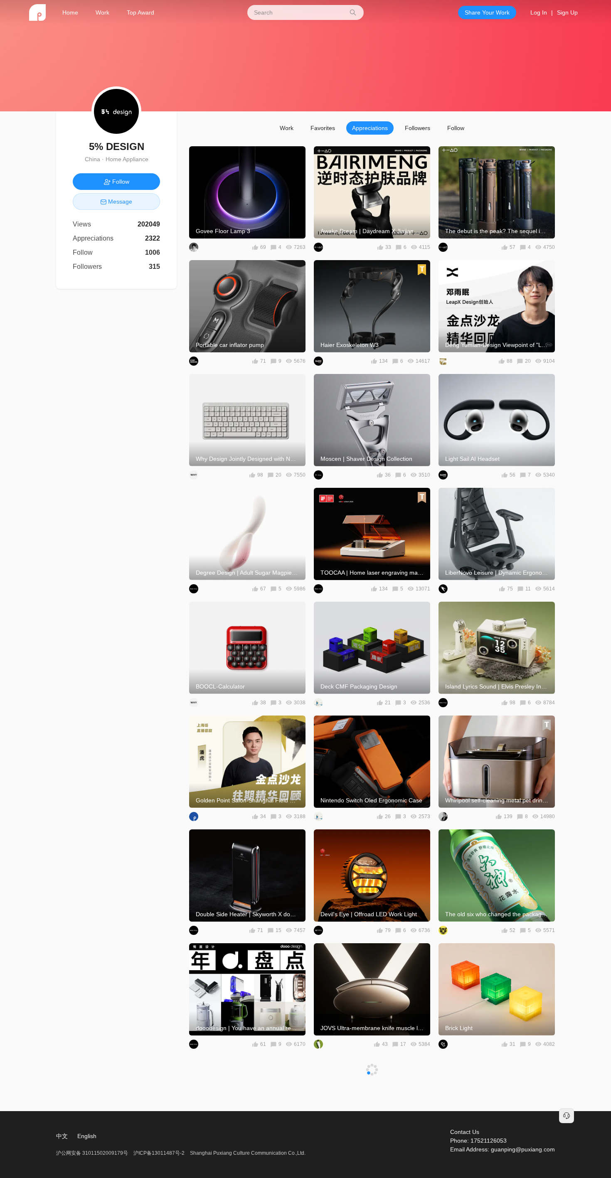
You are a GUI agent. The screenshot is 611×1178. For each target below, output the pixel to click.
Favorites (322, 128)
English (86, 1136)
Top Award (140, 12)
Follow (455, 128)
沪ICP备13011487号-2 (159, 1153)
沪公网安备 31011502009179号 (92, 1153)
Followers (417, 128)
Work (102, 12)
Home (70, 12)
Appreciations (370, 128)
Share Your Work (487, 12)
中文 (62, 1136)
